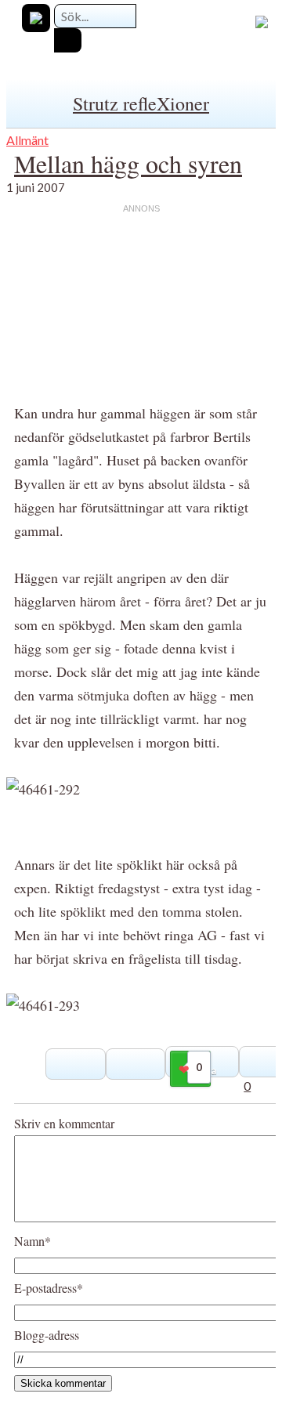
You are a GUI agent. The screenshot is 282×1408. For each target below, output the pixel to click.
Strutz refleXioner (141, 103)
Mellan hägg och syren (128, 163)
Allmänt (27, 139)
